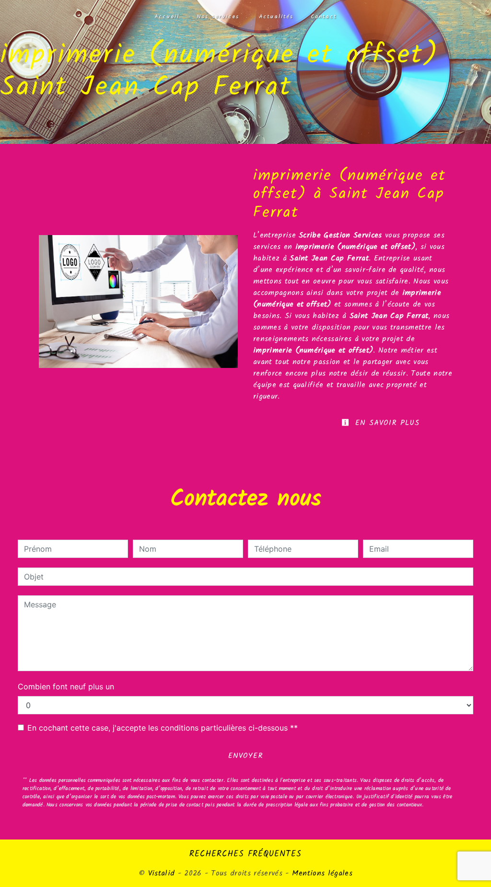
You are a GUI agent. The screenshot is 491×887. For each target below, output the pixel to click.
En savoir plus (386, 423)
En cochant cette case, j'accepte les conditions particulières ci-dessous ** (162, 728)
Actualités (276, 16)
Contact (324, 16)
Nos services (218, 16)
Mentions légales (320, 873)
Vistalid (161, 873)
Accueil (166, 16)
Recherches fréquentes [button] (245, 854)
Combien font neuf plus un (66, 686)
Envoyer (245, 756)
